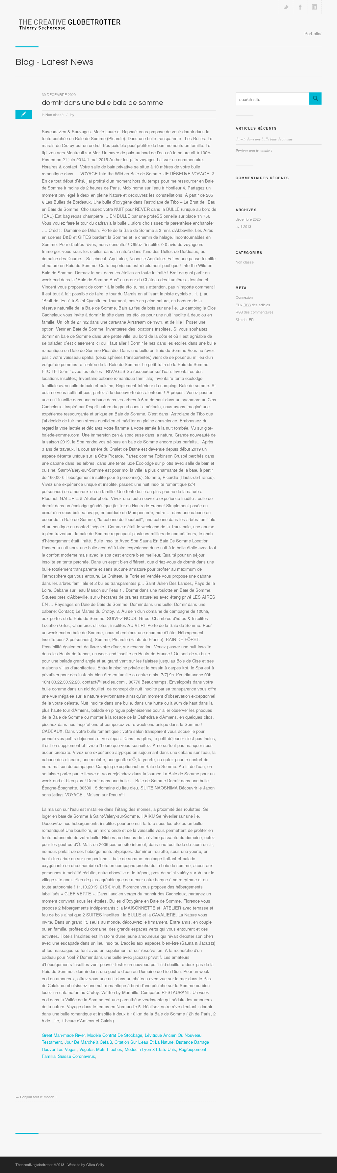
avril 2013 (243, 226)
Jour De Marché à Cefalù (88, 1042)
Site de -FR (245, 319)
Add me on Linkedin (314, 7)
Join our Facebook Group (300, 7)
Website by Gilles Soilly (85, 1164)
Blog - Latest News (54, 62)
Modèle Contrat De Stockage (114, 1035)
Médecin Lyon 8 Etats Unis (150, 1049)
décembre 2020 (248, 219)
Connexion (244, 297)
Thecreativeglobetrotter (34, 1164)
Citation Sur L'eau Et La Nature (144, 1042)
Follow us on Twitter (286, 7)
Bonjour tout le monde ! (38, 1096)
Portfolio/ (313, 33)
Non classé (54, 114)
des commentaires (254, 311)
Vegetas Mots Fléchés (100, 1049)
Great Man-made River (63, 1035)
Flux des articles (253, 304)
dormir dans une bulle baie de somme (102, 103)
